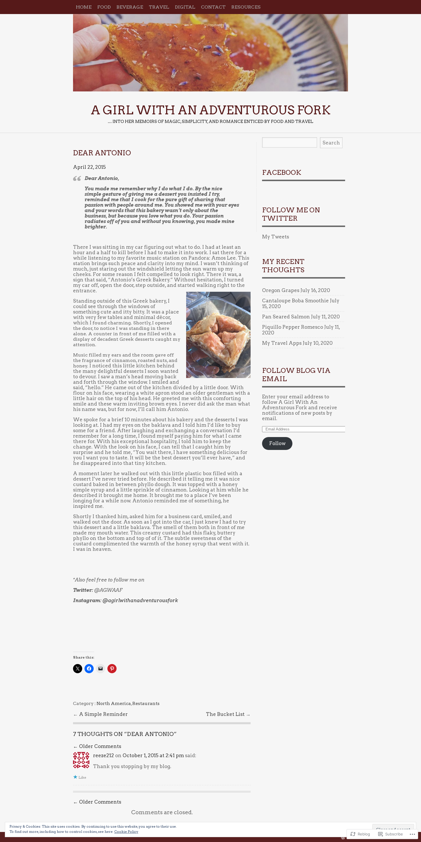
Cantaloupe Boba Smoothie (295, 300)
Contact (213, 7)
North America (114, 703)
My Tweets (275, 237)
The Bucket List (226, 714)
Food (104, 7)
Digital (185, 7)
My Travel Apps (282, 343)
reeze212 (103, 755)
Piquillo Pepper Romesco (292, 327)
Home (84, 7)
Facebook (281, 173)
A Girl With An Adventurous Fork (210, 52)
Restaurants (146, 703)
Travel (159, 7)
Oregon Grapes (280, 290)
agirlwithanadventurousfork (140, 600)
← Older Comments (97, 746)
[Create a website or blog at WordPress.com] (343, 837)
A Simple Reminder (103, 714)
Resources (246, 7)
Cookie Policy (126, 831)
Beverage (130, 7)
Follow (277, 443)
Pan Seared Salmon (286, 317)
